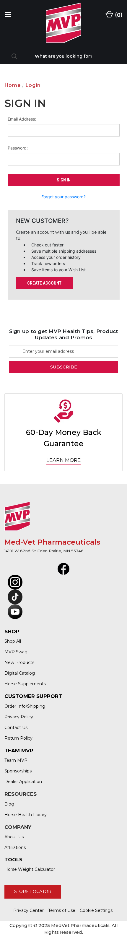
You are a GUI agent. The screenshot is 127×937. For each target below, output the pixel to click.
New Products (19, 662)
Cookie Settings (96, 910)
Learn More (63, 460)
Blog (9, 804)
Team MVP (15, 760)
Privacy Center (28, 910)
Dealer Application (23, 781)
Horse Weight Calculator (29, 869)
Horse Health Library (25, 814)
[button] (64, 569)
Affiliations (15, 847)
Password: (18, 147)
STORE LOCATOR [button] (32, 891)
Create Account (44, 283)
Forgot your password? (63, 196)
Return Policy (18, 738)
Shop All (12, 641)
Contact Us (15, 727)
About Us (14, 836)
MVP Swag (15, 652)
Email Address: (22, 118)
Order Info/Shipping (24, 706)
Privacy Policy (18, 717)
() (118, 15)
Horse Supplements (25, 683)
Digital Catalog (19, 673)
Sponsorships (18, 771)
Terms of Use (61, 910)
